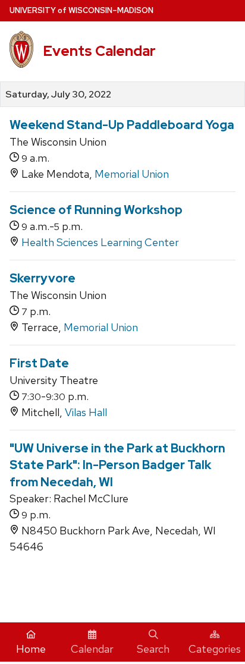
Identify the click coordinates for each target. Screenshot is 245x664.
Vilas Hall (86, 412)
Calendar (92, 649)
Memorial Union (132, 174)
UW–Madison (81, 10)
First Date (39, 363)
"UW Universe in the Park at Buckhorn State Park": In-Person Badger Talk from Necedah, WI (117, 465)
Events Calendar (99, 51)
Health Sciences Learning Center (100, 242)
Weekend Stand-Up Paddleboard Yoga (122, 125)
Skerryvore (43, 278)
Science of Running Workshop (96, 210)
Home (31, 649)
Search (153, 649)
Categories (215, 649)
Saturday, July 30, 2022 (58, 94)
